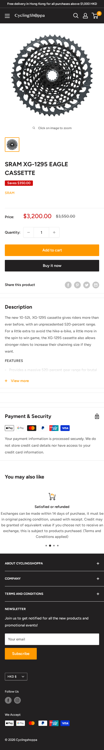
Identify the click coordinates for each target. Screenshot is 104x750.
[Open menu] (7, 16)
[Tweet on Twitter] (86, 284)
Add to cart (52, 250)
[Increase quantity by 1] (54, 232)
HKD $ (11, 676)
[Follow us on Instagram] (17, 700)
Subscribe (21, 653)
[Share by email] (95, 284)
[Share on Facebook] (68, 284)
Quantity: (12, 232)
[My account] (85, 15)
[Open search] (76, 15)
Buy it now (52, 265)
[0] (95, 16)
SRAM (10, 193)
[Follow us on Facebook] (8, 700)
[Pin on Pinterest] (77, 284)
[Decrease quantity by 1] (28, 232)
